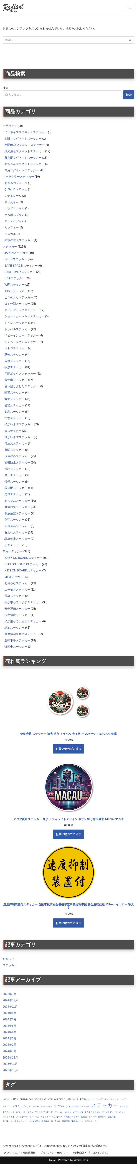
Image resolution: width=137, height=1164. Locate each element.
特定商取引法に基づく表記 (90, 1152)
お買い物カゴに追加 (68, 748)
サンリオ (26, 1106)
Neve (52, 1160)
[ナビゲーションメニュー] (130, 8)
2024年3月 (9, 1038)
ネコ (18, 1112)
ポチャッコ (78, 1112)
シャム (49, 1106)
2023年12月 (10, 1057)
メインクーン (22, 1117)
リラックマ (46, 1117)
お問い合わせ (72, 1099)
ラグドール (34, 1117)
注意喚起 (45, 1121)
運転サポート (77, 1121)
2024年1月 (9, 1051)
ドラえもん (124, 1106)
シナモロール (39, 1106)
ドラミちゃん (8, 1112)
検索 (5, 87)
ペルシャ (68, 1112)
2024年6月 (9, 1019)
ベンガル (58, 1112)
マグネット (120, 1112)
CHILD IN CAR (26, 1099)
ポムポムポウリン (92, 1112)
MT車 (50, 1099)
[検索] (130, 40)
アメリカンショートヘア (115, 1099)
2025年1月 (9, 994)
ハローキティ (27, 1112)
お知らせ (8, 958)
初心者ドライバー (89, 1117)
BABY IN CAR (10, 1099)
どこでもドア (97, 1099)
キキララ (7, 1106)
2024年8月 (9, 1012)
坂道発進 (112, 1117)
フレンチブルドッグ (44, 1112)
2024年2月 (9, 1044)
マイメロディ (108, 1112)
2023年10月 (10, 1070)
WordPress (81, 1160)
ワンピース (57, 1117)
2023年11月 (10, 1063)
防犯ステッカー (91, 1121)
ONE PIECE (59, 1099)
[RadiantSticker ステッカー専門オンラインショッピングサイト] (13, 7)
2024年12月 (10, 1000)
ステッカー (10, 965)
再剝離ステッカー (71, 1117)
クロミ (16, 1106)
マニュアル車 (8, 1117)
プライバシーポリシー (54, 1152)
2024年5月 (9, 1025)
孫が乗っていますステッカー (15, 1121)
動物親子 (102, 1117)
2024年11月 (10, 1006)
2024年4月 (9, 1032)
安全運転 (35, 1121)
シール (59, 1106)
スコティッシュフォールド (78, 1106)
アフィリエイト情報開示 (19, 1152)
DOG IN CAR (40, 1099)
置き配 (57, 1121)
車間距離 (66, 1121)
